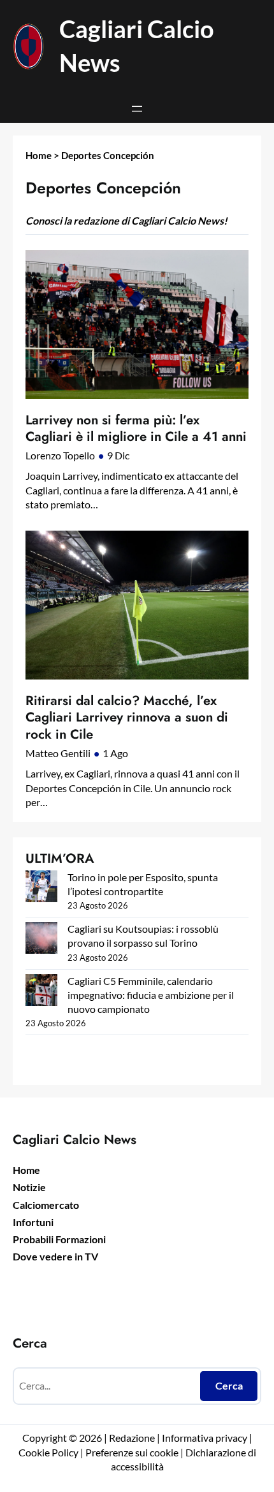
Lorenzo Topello (60, 455)
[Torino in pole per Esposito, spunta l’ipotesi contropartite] (41, 887)
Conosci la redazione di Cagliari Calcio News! (126, 220)
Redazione (133, 1438)
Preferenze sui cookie (131, 1452)
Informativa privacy (203, 1438)
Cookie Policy (48, 1452)
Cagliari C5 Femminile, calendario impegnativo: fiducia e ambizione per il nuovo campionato (151, 995)
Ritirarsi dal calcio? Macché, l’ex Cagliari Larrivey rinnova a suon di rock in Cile (126, 717)
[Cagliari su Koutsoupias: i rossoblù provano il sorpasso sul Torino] (41, 939)
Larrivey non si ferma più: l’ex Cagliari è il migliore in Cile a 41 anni (136, 428)
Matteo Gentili (57, 753)
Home (38, 155)
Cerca (229, 1385)
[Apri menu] (137, 108)
